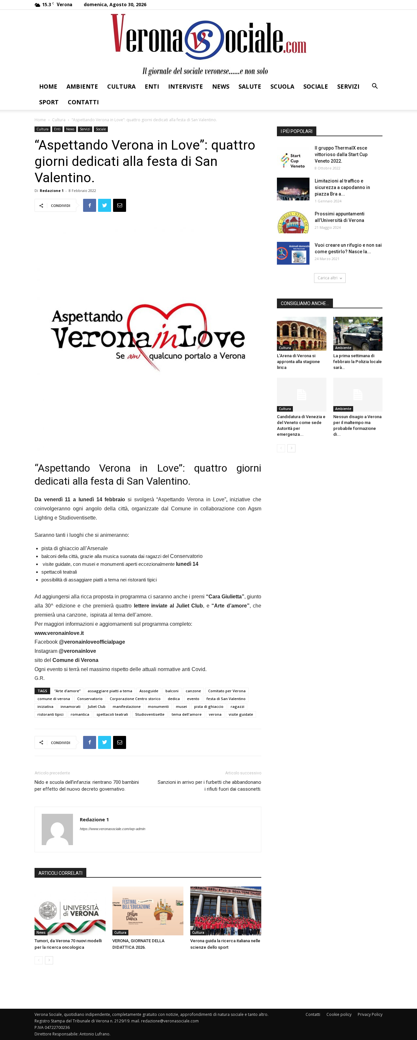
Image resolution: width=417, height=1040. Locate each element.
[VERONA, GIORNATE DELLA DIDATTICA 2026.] (147, 910)
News (220, 86)
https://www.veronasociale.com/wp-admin (112, 829)
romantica (80, 714)
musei (181, 706)
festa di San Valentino (226, 698)
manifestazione (127, 706)
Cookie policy (339, 1014)
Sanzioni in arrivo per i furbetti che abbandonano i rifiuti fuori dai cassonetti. (209, 785)
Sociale (315, 86)
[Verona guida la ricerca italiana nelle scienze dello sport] (225, 910)
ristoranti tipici (50, 714)
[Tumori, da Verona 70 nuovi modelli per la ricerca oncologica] (70, 910)
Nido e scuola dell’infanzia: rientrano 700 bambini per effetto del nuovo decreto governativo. (87, 785)
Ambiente (82, 86)
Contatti (83, 102)
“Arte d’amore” (67, 690)
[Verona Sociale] (208, 44)
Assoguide (148, 690)
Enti (152, 86)
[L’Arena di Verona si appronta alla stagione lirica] (301, 334)
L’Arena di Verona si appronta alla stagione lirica (298, 361)
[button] (374, 87)
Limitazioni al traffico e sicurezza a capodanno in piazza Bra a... (342, 187)
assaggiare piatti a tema (110, 690)
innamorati (70, 706)
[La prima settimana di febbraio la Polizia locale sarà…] (358, 334)
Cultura (121, 86)
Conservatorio (90, 698)
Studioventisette (150, 714)
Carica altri (328, 278)
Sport (49, 102)
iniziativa (45, 706)
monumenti (158, 706)
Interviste (185, 86)
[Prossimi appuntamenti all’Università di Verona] (293, 222)
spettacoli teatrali (112, 714)
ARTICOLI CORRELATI (60, 873)
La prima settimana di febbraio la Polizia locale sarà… (357, 361)
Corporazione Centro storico (135, 698)
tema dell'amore (187, 714)
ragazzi (237, 706)
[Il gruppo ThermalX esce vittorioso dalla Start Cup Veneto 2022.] (293, 156)
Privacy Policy (370, 1014)
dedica (174, 698)
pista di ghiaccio (208, 706)
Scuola (282, 86)
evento (193, 698)
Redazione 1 (52, 190)
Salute (249, 86)
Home (48, 86)
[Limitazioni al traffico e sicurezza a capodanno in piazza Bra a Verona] (293, 189)
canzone (193, 690)
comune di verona (53, 698)
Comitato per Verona (227, 690)
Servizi (348, 86)
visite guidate (241, 714)
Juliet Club (97, 706)
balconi (172, 690)
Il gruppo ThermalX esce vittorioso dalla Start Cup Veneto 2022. (341, 154)
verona (215, 714)
